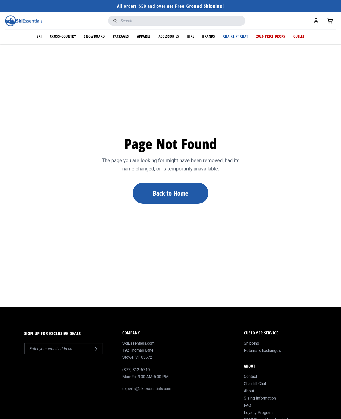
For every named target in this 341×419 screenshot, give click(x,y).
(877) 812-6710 (136, 369)
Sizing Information (260, 398)
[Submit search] (114, 21)
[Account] (316, 20)
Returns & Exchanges (262, 350)
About (249, 391)
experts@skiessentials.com (146, 388)
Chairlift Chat (255, 383)
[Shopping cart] (330, 20)
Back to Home (170, 193)
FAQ (247, 405)
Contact (250, 376)
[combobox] (176, 21)
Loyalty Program (258, 412)
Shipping (251, 343)
